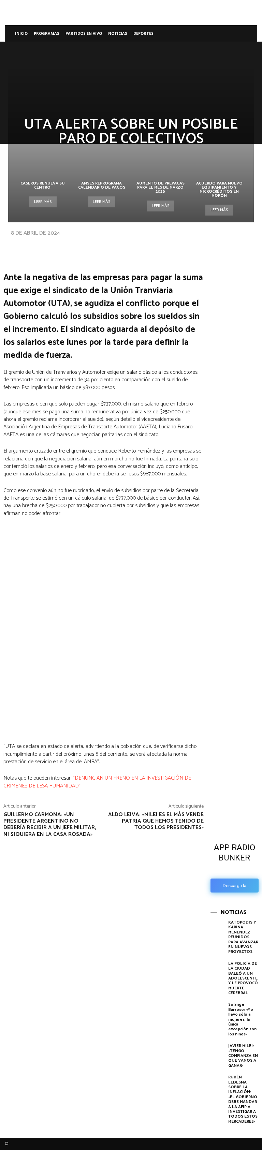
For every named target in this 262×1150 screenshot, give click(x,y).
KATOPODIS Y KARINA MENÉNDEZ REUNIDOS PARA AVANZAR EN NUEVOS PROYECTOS (243, 937)
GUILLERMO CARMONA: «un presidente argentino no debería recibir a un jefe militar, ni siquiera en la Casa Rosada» (49, 824)
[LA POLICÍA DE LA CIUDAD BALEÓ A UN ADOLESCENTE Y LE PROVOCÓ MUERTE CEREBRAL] (217, 971)
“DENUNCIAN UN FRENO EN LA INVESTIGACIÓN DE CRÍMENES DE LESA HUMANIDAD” (97, 781)
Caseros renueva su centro (42, 185)
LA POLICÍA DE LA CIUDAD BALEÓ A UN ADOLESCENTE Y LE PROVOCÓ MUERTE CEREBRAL (243, 978)
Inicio (21, 33)
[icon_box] (234, 866)
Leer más (43, 201)
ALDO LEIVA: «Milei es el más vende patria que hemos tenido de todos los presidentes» (156, 821)
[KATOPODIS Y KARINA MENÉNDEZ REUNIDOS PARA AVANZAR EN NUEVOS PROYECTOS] (217, 930)
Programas (46, 33)
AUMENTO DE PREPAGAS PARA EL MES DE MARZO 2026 (160, 187)
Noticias (117, 33)
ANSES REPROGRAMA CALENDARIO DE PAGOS (101, 185)
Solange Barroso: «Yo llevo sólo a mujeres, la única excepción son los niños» (242, 1019)
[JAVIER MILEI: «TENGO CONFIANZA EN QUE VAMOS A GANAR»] (217, 1054)
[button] (249, 33)
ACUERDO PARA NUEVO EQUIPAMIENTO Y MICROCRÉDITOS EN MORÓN (219, 189)
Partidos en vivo (84, 33)
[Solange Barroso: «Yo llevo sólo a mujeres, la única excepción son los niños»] (217, 1012)
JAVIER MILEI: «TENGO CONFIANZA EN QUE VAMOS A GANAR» (243, 1056)
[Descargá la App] (234, 780)
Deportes (143, 33)
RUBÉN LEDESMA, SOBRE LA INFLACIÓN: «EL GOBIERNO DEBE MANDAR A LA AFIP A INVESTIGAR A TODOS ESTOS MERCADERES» (243, 1099)
